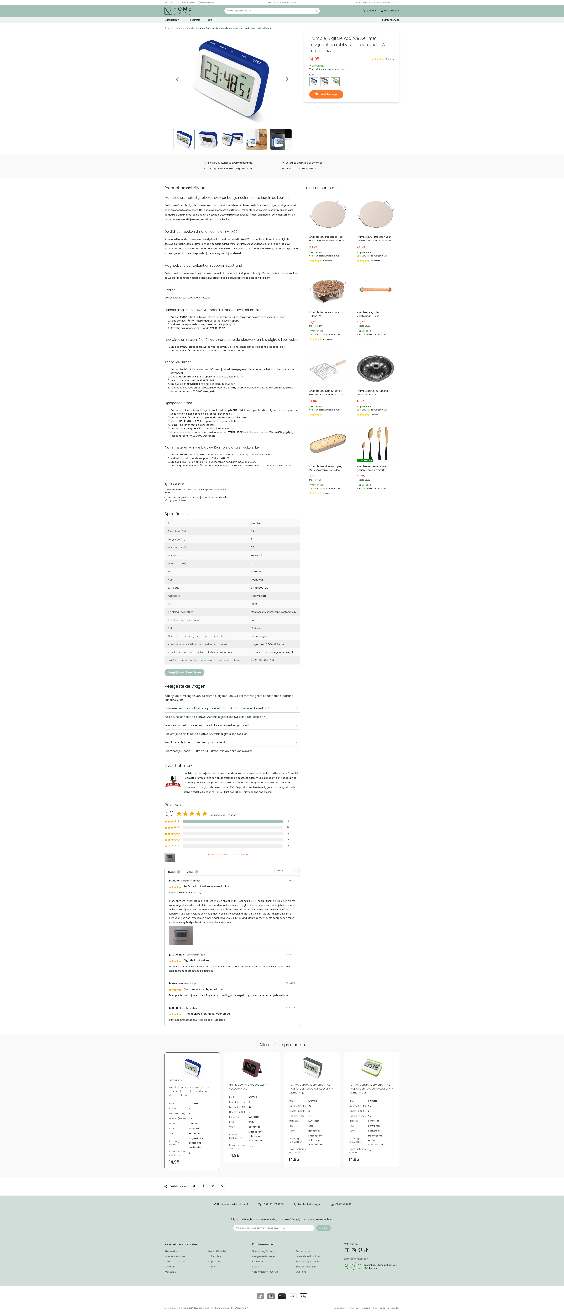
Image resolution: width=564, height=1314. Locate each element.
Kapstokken (215, 1261)
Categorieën (171, 20)
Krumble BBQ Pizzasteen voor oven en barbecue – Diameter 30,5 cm (328, 229)
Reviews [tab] (172, 871)
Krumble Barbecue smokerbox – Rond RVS (328, 306)
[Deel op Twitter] (194, 1186)
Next (287, 79)
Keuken (171, 28)
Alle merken (171, 1251)
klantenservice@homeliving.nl (232, 1204)
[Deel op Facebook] (203, 1186)
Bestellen (257, 1261)
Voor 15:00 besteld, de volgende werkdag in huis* (378, 2)
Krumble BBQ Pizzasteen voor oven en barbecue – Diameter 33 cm (375, 229)
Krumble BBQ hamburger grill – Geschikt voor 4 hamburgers (328, 383)
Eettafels (169, 1266)
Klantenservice (391, 20)
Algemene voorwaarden (359, 1308)
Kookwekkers (191, 28)
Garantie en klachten (308, 1256)
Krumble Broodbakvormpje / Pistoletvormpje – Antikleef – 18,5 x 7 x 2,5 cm (328, 460)
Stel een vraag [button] (241, 854)
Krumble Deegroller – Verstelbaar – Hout (375, 306)
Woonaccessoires (174, 1256)
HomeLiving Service (263, 1251)
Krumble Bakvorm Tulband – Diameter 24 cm (375, 383)
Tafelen (212, 1266)
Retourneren (303, 1251)
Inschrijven (324, 1228)
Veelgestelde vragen (264, 1256)
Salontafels (214, 1256)
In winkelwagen (329, 94)
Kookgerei (180, 28)
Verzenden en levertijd (265, 1271)
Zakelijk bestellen (306, 1266)
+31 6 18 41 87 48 (343, 1204)
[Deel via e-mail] (212, 1186)
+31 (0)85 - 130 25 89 (273, 1204)
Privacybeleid (379, 1308)
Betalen (256, 1266)
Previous (178, 79)
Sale (210, 20)
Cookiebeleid (394, 1308)
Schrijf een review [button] (218, 854)
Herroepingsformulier (308, 1261)
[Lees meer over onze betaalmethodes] (260, 1296)
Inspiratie (194, 20)
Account (371, 10)
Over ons (301, 1271)
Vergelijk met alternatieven (184, 672)
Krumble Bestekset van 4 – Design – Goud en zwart (375, 460)
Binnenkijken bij (217, 1251)
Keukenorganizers (174, 1261)
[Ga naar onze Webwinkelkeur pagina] (206, 2)
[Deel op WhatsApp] (222, 1186)
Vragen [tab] (190, 871)
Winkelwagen (392, 10)
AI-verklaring (340, 1308)
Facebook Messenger (309, 1204)
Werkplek (170, 1271)
